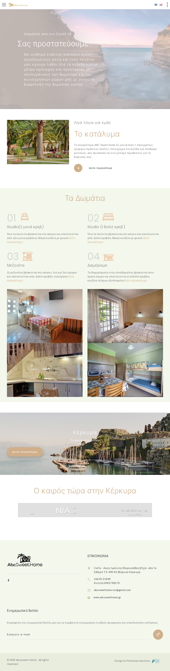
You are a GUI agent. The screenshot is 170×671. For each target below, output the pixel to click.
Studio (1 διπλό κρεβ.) (106, 226)
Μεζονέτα (15, 265)
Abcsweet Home (26, 660)
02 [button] (145, 64)
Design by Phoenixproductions (132, 660)
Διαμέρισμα (97, 265)
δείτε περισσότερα (136, 280)
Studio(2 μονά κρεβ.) (25, 226)
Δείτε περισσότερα (100, 168)
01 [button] (152, 53)
